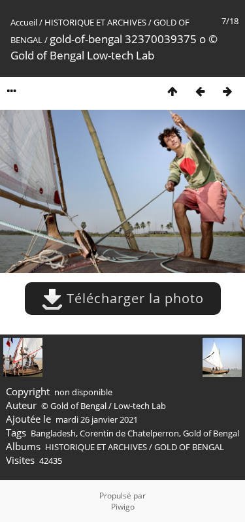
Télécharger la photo (133, 298)
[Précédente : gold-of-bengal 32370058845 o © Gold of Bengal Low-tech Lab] (200, 91)
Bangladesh (53, 433)
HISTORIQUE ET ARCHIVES (95, 22)
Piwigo (123, 506)
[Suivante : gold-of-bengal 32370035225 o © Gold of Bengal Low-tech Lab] (227, 91)
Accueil (23, 22)
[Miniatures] (172, 91)
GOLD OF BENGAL (189, 447)
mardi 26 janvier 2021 (97, 419)
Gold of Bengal (211, 433)
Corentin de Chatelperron (129, 433)
